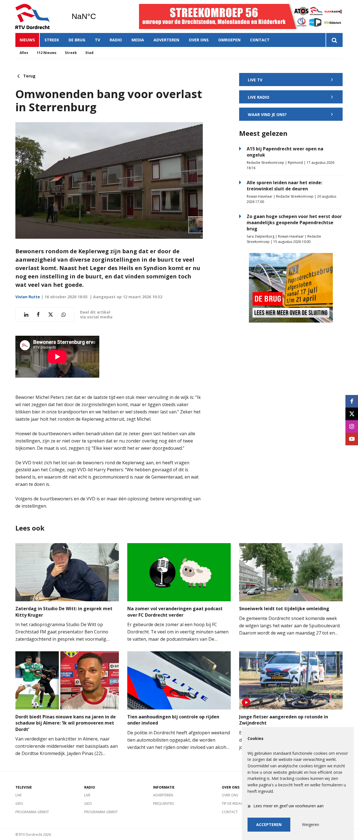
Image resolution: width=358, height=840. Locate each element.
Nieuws (27, 39)
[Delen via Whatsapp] (63, 314)
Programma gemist (32, 812)
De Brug (77, 39)
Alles (24, 52)
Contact (260, 39)
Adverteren (166, 39)
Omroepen (229, 39)
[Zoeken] (334, 40)
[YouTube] (351, 439)
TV (97, 39)
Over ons (199, 39)
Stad (89, 52)
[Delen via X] (50, 314)
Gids (19, 803)
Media (137, 39)
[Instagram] (351, 426)
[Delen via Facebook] (38, 314)
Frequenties (163, 803)
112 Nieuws (46, 52)
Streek (51, 39)
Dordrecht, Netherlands (98, 16)
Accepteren (269, 824)
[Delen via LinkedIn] (26, 314)
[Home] (39, 16)
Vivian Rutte (27, 296)
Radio (116, 39)
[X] (351, 414)
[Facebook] (351, 401)
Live (18, 795)
